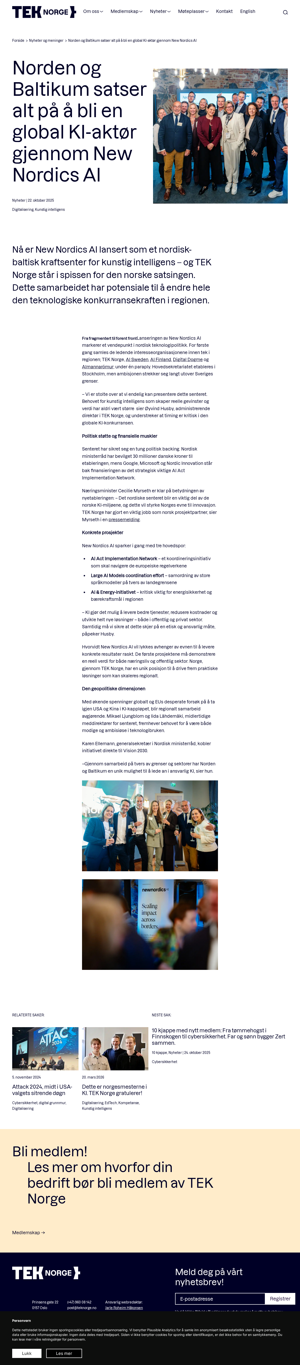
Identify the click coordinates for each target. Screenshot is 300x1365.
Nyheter (158, 11)
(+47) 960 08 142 (79, 1302)
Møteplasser (191, 11)
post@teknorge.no (81, 1308)
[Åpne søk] (285, 12)
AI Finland (160, 359)
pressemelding (124, 519)
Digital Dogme (188, 359)
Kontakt (224, 11)
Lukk (27, 1353)
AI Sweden (137, 359)
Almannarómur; (98, 366)
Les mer (64, 1353)
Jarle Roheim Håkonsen (124, 1308)
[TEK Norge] (44, 16)
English (247, 11)
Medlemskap (125, 11)
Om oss (91, 11)
